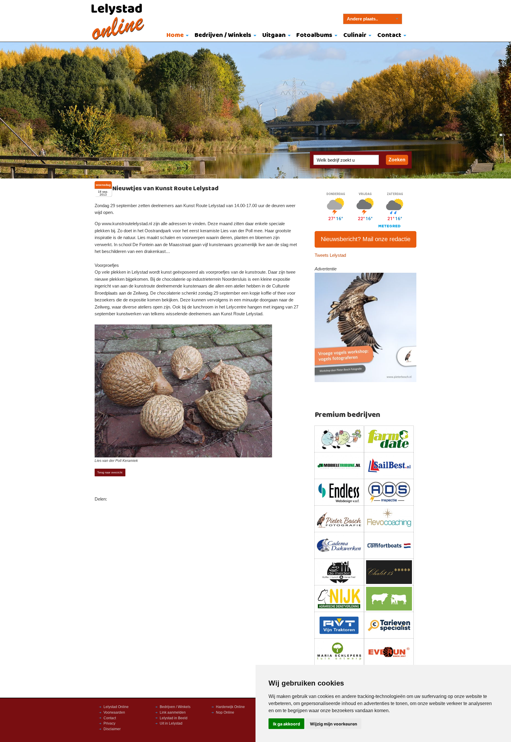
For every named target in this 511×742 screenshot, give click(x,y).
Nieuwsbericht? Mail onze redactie (365, 239)
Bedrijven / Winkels (223, 35)
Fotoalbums (314, 35)
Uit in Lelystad (171, 723)
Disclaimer (112, 729)
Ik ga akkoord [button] (286, 723)
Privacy (109, 723)
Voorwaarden (114, 712)
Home (175, 35)
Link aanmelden (173, 712)
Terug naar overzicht (109, 472)
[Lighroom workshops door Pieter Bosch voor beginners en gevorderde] (366, 327)
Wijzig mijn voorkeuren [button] (333, 723)
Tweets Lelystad (330, 255)
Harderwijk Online (230, 707)
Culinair (354, 35)
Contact (389, 35)
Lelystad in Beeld (173, 718)
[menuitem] (176, 35)
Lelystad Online (116, 707)
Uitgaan (274, 35)
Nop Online (225, 712)
